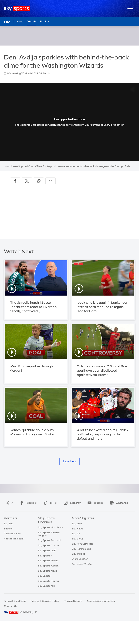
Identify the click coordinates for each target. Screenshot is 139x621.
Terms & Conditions (15, 601)
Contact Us (10, 606)
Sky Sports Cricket (48, 545)
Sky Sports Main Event (50, 527)
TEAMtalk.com (12, 533)
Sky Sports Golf (47, 550)
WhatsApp (122, 503)
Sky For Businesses (82, 544)
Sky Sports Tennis (48, 560)
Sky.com (77, 523)
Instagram (75, 503)
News (20, 21)
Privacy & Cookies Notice (45, 601)
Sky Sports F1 (45, 555)
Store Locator (80, 559)
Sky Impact (78, 554)
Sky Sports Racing (48, 581)
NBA (7, 21)
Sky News (77, 528)
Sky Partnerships (81, 549)
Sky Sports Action (48, 565)
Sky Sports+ (45, 576)
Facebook (31, 503)
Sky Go (76, 533)
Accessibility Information (101, 601)
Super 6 (8, 528)
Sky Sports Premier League (48, 534)
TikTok (53, 503)
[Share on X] (27, 181)
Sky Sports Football (49, 540)
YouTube (98, 503)
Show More (69, 461)
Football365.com (14, 538)
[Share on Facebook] (15, 181)
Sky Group (78, 538)
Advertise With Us (82, 564)
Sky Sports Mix (46, 586)
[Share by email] (50, 181)
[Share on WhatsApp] (39, 181)
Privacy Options (73, 601)
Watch (31, 21)
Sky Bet (44, 21)
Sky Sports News (47, 571)
